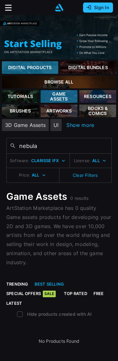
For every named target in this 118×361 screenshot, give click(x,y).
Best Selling (49, 284)
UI (56, 125)
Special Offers (30, 293)
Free (98, 293)
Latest (14, 303)
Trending (17, 284)
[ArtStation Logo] (59, 8)
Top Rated (75, 293)
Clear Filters (85, 175)
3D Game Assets (25, 125)
